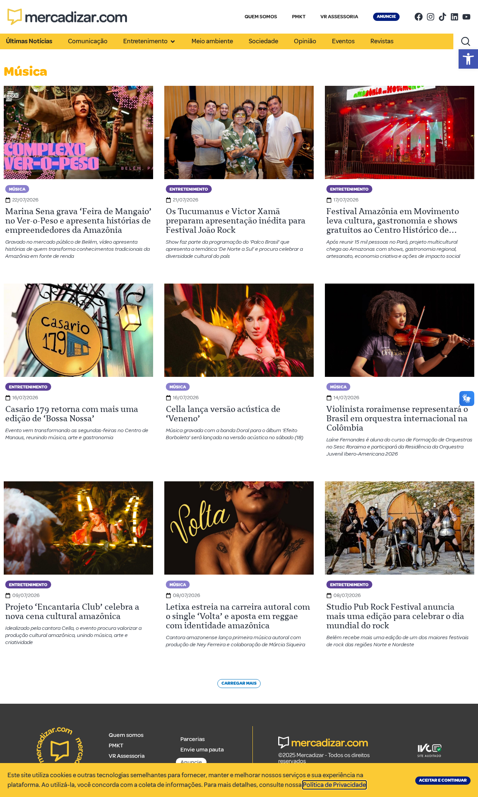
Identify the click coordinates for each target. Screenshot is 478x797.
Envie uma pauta (202, 749)
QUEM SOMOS (261, 16)
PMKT (298, 16)
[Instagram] (430, 17)
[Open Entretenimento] (173, 41)
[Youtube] (466, 17)
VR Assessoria (127, 756)
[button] (468, 59)
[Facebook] (419, 17)
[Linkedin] (454, 17)
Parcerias (192, 739)
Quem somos (126, 735)
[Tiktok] (442, 17)
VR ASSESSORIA (339, 16)
